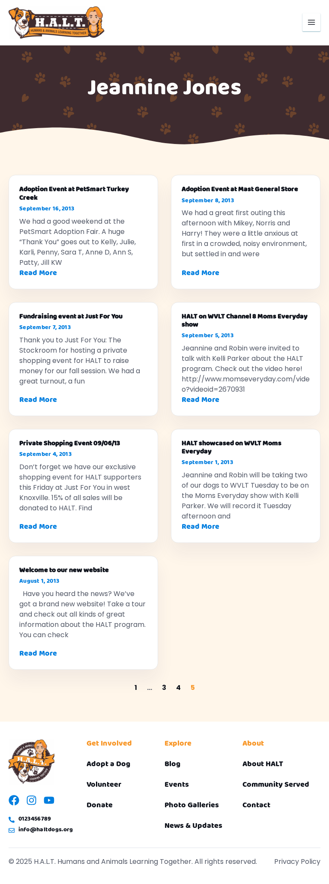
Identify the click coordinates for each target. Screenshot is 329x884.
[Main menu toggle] (311, 22)
